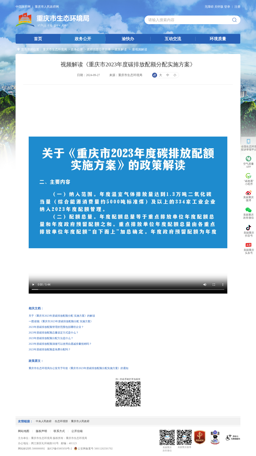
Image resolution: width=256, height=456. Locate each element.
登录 (227, 6)
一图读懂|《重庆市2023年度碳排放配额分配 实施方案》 (61, 321)
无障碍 (209, 6)
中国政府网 (23, 6)
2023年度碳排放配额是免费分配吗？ (50, 349)
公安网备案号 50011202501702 (95, 448)
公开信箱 (77, 431)
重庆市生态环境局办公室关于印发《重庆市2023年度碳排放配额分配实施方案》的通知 (78, 368)
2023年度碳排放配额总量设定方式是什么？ (54, 332)
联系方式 (59, 431)
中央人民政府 (44, 421)
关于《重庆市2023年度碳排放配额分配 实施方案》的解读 (62, 315)
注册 (237, 6)
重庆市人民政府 (80, 421)
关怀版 (218, 6)
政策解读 (121, 49)
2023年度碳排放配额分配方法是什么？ (51, 338)
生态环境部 (61, 421)
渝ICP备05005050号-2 (59, 448)
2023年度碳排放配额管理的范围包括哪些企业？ (56, 327)
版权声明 (41, 431)
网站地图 (23, 431)
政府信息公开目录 (99, 49)
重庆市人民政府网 (47, 6)
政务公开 (77, 49)
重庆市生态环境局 (55, 49)
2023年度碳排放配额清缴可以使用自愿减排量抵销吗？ (60, 343)
